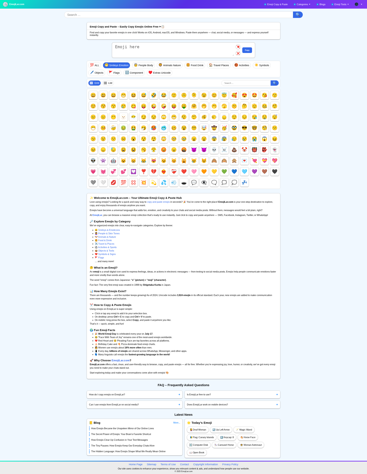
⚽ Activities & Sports (106, 247)
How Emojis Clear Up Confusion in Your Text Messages (119, 440)
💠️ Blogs (320, 4)
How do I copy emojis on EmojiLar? (134, 394)
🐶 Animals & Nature (105, 237)
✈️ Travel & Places (104, 244)
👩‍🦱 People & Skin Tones (107, 233)
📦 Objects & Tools (104, 250)
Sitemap (151, 464)
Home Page (135, 464)
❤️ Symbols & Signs (105, 254)
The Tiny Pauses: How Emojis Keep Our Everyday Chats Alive (123, 445)
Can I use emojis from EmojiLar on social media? (134, 404)
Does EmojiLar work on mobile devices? (232, 404)
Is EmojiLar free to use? (232, 394)
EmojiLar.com (16, 4)
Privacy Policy (230, 464)
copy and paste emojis (158, 202)
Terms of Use (168, 464)
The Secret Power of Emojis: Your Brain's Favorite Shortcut (121, 434)
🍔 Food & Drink (103, 240)
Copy (247, 50)
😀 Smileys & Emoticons (107, 230)
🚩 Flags (99, 257)
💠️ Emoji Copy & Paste (276, 4)
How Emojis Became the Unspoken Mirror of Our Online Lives (122, 428)
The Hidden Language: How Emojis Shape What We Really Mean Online (128, 451)
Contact (184, 464)
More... (176, 422)
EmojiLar (97, 215)
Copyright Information (205, 464)
